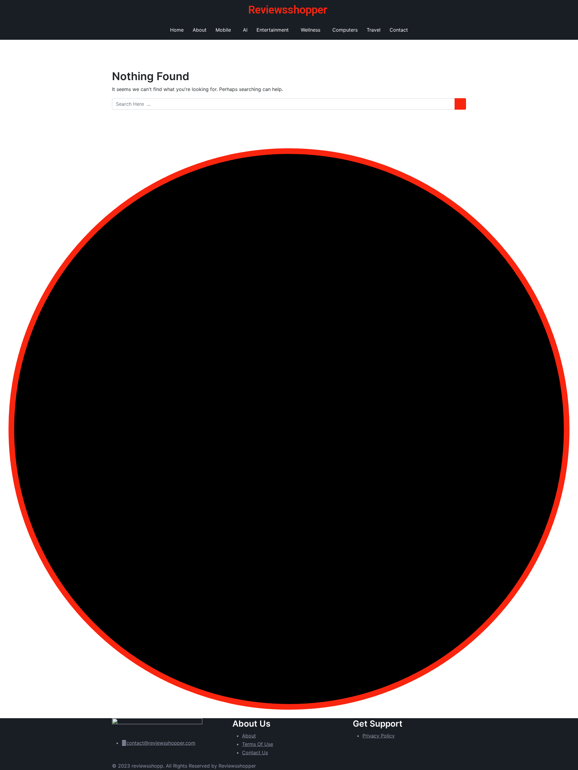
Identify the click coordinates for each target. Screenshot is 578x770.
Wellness (310, 30)
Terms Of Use (257, 744)
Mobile (223, 30)
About (200, 30)
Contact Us (255, 753)
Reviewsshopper (287, 10)
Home (177, 30)
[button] (224, 30)
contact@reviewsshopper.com (160, 743)
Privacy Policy (378, 736)
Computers (345, 30)
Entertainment (272, 30)
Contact (399, 30)
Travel (374, 30)
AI (245, 30)
